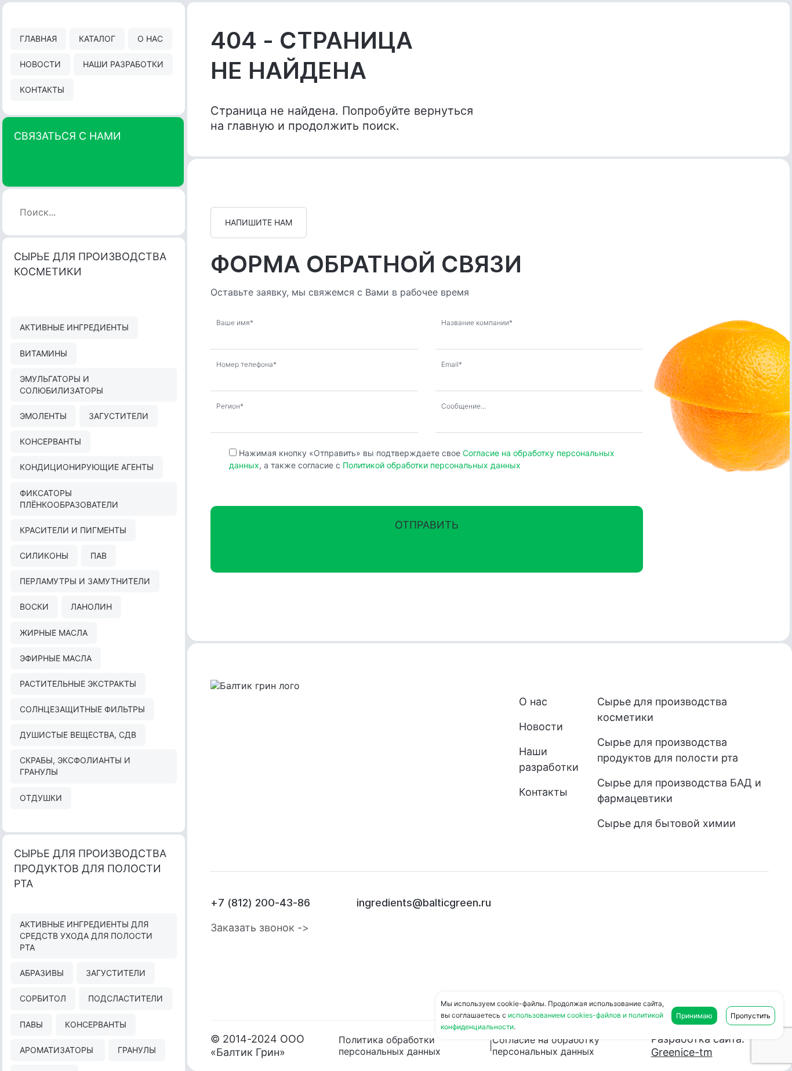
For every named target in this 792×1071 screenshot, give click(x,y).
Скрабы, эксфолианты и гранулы (75, 766)
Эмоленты (43, 416)
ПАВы (31, 1024)
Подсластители (125, 998)
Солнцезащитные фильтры (82, 709)
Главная (38, 38)
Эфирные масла (56, 658)
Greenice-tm (682, 1052)
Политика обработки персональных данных (390, 1045)
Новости (40, 64)
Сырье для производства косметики (662, 709)
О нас (150, 38)
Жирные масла (54, 633)
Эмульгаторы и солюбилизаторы (61, 384)
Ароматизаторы (58, 1050)
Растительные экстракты (78, 683)
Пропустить (751, 1015)
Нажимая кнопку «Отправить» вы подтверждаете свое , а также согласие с (422, 459)
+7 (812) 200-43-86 (260, 903)
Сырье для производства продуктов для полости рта (667, 750)
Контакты (42, 89)
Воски (34, 606)
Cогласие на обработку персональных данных (546, 1045)
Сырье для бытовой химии (666, 823)
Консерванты (50, 441)
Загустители (118, 416)
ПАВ (98, 555)
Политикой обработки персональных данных (432, 465)
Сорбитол (43, 998)
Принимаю (694, 1015)
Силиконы (44, 555)
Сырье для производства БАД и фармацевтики (679, 790)
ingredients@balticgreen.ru (424, 903)
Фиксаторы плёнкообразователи (69, 498)
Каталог (97, 38)
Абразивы (42, 973)
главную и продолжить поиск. (313, 126)
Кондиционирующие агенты (87, 467)
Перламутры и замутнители (85, 581)
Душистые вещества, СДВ (78, 735)
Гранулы (137, 1050)
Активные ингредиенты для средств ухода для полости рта (86, 935)
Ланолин (91, 606)
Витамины (43, 353)
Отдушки (41, 798)
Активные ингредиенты (74, 327)
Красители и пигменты (73, 530)
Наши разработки (123, 64)
